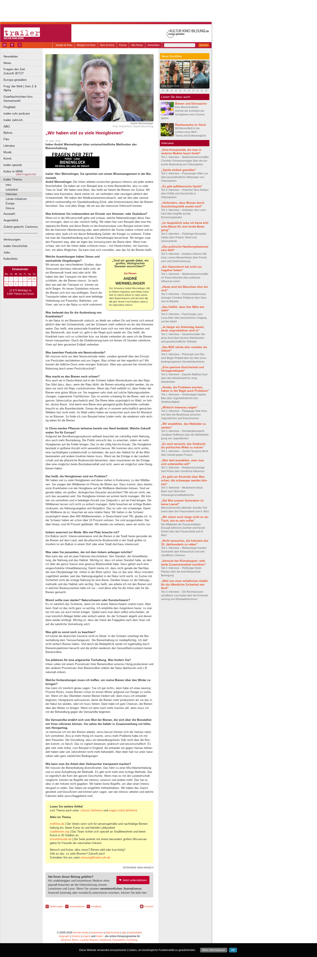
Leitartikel (12, 189)
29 (29, 278)
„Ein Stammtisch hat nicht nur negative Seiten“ (181, 268)
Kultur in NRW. (13, 171)
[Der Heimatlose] (193, 91)
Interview (11, 194)
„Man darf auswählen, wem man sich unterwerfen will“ (182, 462)
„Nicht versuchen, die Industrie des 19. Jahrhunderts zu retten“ (184, 542)
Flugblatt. (9, 107)
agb (124, 932)
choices (75, 936)
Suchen (203, 45)
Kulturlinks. (10, 258)
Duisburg (131, 939)
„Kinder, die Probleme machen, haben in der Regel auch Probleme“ (185, 389)
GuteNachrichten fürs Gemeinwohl (18, 98)
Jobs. (7, 252)
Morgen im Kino (86, 45)
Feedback (96, 906)
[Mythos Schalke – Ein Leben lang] (184, 91)
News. (7, 63)
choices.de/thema (91, 810)
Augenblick (10, 220)
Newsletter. (11, 56)
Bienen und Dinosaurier (191, 103)
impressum (97, 932)
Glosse (10, 208)
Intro (8, 184)
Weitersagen (56, 906)
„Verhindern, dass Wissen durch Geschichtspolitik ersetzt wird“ (182, 204)
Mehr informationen (213, 950)
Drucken (148, 906)
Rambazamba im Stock (190, 124)
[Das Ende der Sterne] (163, 91)
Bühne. (8, 132)
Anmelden (154, 45)
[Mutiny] (176, 91)
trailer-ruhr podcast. (16, 113)
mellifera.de (57, 823)
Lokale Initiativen (16, 199)
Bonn (75, 939)
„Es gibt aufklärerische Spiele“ (181, 186)
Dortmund (105, 939)
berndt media (81, 932)
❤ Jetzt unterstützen (133, 880)
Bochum (66, 939)
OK (233, 950)
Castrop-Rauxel (89, 939)
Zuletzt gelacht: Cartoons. (21, 226)
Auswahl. (9, 213)
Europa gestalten (15, 79)
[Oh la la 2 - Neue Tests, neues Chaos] (180, 91)
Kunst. (7, 158)
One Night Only (170, 86)
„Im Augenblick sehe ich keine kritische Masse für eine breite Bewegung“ (185, 226)
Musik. (7, 152)
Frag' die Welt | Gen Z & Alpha (19, 88)
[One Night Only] (167, 91)
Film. (6, 139)
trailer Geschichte (15, 246)
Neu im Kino (107, 45)
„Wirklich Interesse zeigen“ (179, 407)
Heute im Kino (64, 45)
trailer (99, 936)
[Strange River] (206, 91)
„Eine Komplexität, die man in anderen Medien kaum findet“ (181, 151)
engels (86, 936)
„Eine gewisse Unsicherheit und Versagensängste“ (182, 369)
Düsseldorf (118, 939)
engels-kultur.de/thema (123, 810)
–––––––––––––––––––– (20, 233)
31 (6, 283)
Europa (10, 203)
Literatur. (9, 145)
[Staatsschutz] (189, 91)
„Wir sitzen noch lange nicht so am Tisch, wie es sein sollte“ (184, 518)
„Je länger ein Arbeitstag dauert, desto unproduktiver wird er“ (182, 328)
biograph (64, 936)
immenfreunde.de (60, 839)
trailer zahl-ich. (13, 120)
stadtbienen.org (59, 831)
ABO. (7, 126)
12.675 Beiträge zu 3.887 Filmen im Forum (20, 292)
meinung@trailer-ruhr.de (95, 857)
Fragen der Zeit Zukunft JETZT (23, 71)
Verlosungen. (12, 239)
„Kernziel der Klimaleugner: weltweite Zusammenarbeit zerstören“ (183, 562)
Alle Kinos (137, 45)
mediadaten (135, 932)
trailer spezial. (12, 165)
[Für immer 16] (197, 91)
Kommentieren (77, 906)
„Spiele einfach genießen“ (178, 170)
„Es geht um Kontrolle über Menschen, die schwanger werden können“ (184, 480)
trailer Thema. (13, 179)
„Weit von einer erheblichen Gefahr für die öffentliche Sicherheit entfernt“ (184, 584)
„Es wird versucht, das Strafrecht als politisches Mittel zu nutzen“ (183, 445)
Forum (123, 45)
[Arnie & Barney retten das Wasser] (202, 91)
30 (34, 278)
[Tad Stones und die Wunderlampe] (171, 91)
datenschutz (112, 932)
